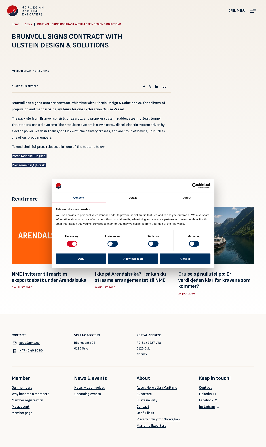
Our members (22, 387)
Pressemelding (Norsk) (29, 165)
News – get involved (89, 387)
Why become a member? (30, 394)
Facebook (206, 400)
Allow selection (133, 258)
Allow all (185, 258)
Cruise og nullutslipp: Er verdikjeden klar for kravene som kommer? (214, 280)
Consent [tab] (78, 197)
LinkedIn (205, 394)
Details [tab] (133, 197)
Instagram (207, 406)
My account (20, 406)
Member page (22, 413)
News (28, 24)
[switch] (112, 244)
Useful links (145, 413)
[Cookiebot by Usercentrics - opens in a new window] (194, 185)
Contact (143, 406)
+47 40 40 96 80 (31, 350)
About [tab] (187, 197)
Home (15, 24)
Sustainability (147, 400)
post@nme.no (29, 343)
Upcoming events (87, 394)
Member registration (27, 400)
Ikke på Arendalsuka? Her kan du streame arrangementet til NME (130, 277)
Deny (81, 258)
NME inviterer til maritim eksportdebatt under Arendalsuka (49, 277)
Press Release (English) (29, 156)
